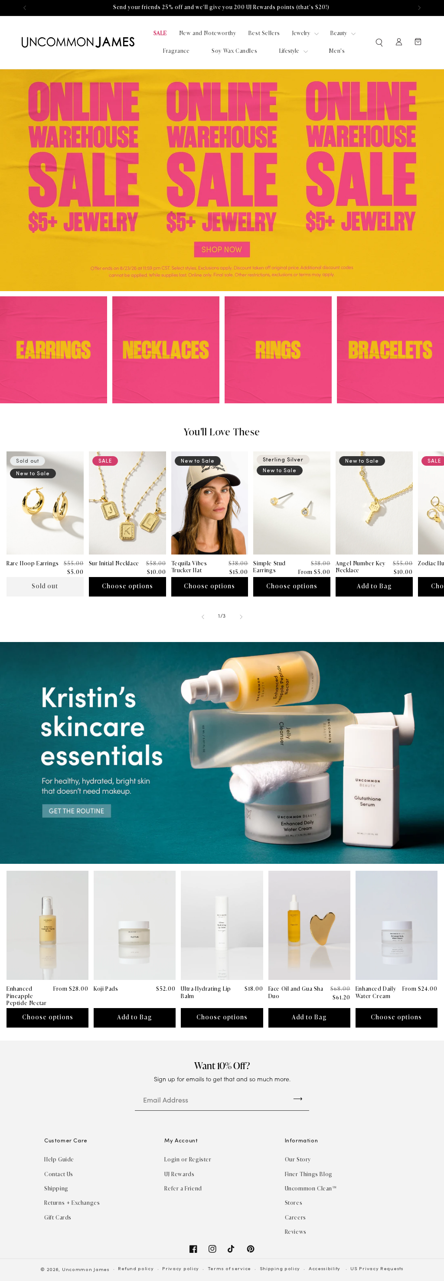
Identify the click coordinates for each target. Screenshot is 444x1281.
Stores (294, 1203)
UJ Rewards (179, 1174)
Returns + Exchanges (72, 1203)
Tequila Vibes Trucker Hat (189, 567)
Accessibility (324, 1269)
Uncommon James (86, 1270)
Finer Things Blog (309, 1174)
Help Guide (59, 1159)
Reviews (296, 1232)
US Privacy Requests (376, 1269)
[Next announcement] (419, 7)
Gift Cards (58, 1217)
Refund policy (135, 1269)
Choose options (127, 586)
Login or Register (187, 1159)
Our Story (298, 1159)
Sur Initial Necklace (114, 563)
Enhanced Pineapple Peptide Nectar (26, 996)
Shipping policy (280, 1269)
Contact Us (58, 1174)
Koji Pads (106, 989)
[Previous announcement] (24, 7)
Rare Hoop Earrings (33, 563)
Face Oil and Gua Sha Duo (295, 992)
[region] (222, 8)
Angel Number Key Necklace (360, 567)
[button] (379, 42)
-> (298, 1098)
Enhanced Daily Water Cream (376, 992)
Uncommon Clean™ (311, 1188)
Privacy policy (180, 1269)
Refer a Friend (183, 1188)
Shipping (56, 1188)
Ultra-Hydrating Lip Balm (206, 992)
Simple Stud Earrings (269, 567)
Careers (295, 1217)
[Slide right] (241, 616)
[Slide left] (202, 616)
